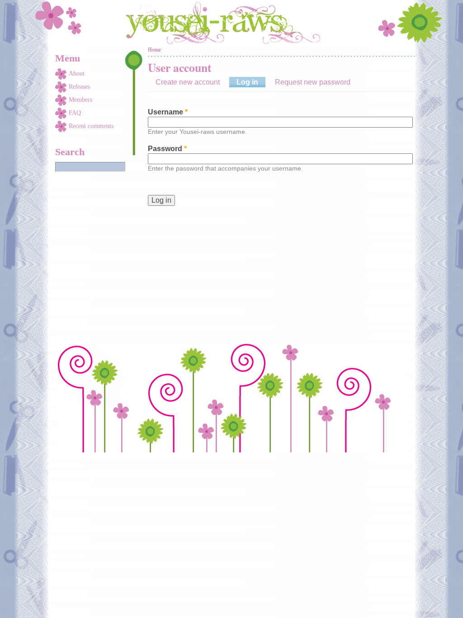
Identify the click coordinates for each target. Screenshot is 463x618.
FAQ (75, 112)
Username (168, 112)
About (77, 73)
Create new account (188, 82)
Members (80, 99)
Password (167, 148)
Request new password (312, 82)
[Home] (231, 22)
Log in (250, 82)
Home (154, 50)
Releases (79, 86)
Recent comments (91, 126)
